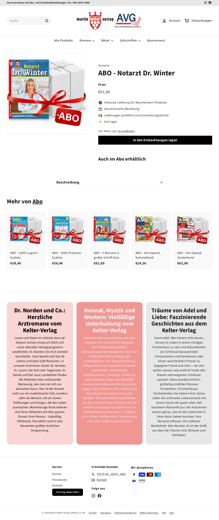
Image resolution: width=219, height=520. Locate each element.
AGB (171, 512)
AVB (164, 512)
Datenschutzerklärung (125, 512)
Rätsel (105, 40)
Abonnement (156, 40)
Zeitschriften (129, 40)
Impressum (105, 512)
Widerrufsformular (149, 512)
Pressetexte (59, 480)
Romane (86, 40)
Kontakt (57, 486)
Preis (102, 84)
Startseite (104, 65)
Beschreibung (67, 182)
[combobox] (29, 21)
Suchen (57, 474)
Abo (38, 201)
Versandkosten (126, 131)
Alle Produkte (63, 40)
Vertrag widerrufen (67, 492)
